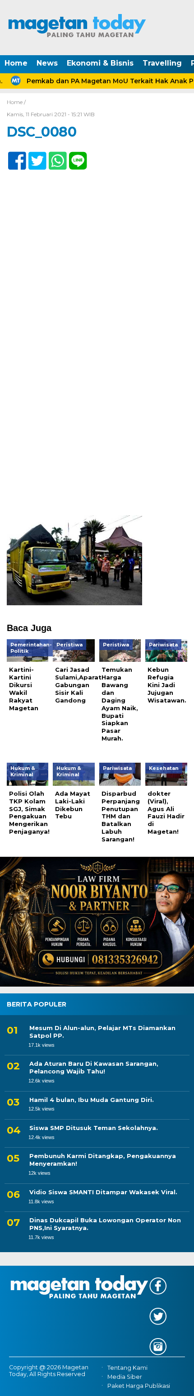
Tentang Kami (127, 1367)
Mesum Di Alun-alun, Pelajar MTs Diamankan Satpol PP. (102, 1031)
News (47, 63)
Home (16, 63)
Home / (16, 102)
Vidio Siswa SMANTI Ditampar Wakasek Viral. (103, 1192)
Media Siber (124, 1376)
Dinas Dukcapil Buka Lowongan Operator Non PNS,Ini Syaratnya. (105, 1223)
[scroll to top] (178, 1382)
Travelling (162, 63)
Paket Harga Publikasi (138, 1385)
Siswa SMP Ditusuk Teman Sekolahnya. (93, 1127)
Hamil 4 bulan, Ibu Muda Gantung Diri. (91, 1099)
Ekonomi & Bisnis (100, 63)
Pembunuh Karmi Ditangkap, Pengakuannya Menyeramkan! (102, 1159)
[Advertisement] (97, 414)
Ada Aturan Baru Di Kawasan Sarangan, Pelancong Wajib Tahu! (93, 1067)
